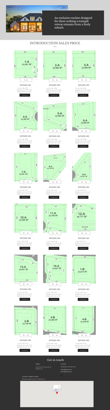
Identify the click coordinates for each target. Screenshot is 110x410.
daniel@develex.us (66, 369)
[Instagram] (64, 375)
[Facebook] (61, 375)
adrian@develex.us (66, 371)
